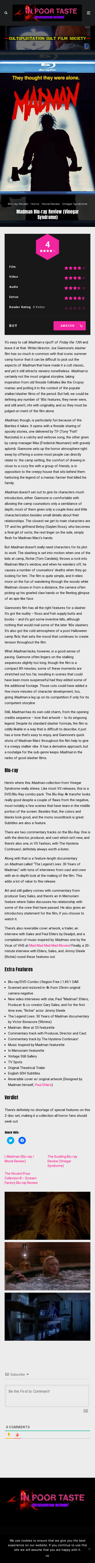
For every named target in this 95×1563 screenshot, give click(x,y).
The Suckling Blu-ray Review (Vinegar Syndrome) (62, 1161)
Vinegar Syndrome (74, 204)
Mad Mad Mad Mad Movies (49, 945)
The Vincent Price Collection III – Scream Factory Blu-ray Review (21, 1178)
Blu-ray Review (18, 204)
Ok (47, 1555)
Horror (35, 204)
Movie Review (51, 204)
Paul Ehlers (43, 1085)
